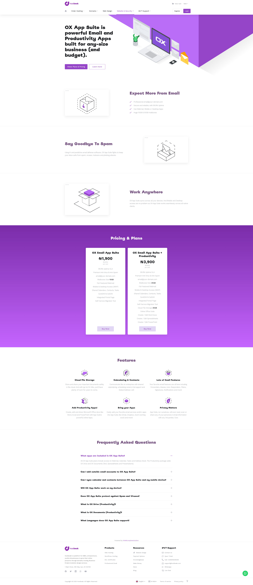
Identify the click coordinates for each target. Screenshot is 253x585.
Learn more (97, 67)
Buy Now (105, 329)
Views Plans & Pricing (76, 67)
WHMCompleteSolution (131, 540)
